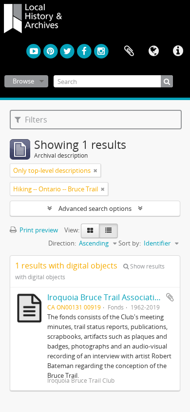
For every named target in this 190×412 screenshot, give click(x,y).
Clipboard (129, 51)
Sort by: (129, 243)
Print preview (38, 230)
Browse (23, 81)
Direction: (62, 243)
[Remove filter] (95, 170)
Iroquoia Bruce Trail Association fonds (117, 297)
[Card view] (90, 231)
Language (153, 51)
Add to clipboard (170, 297)
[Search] (167, 81)
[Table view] (108, 231)
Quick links (178, 51)
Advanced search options (95, 208)
